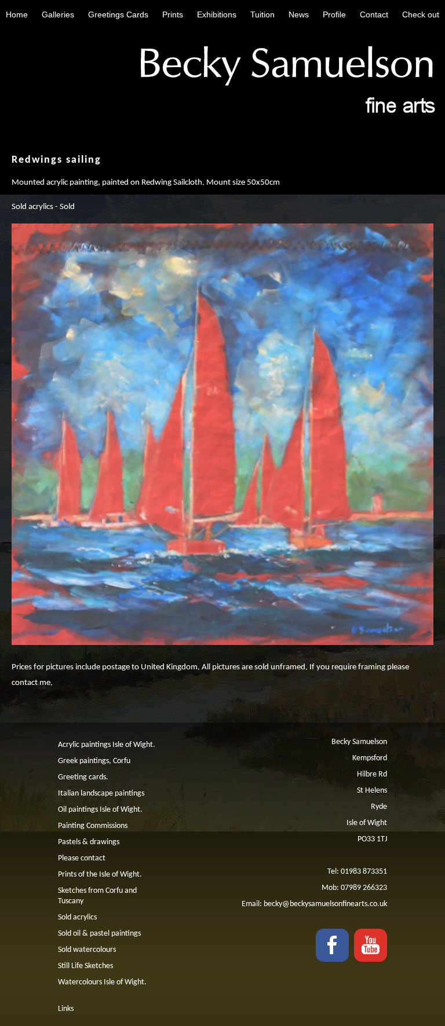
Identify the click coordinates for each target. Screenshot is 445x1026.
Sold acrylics (77, 917)
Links (66, 1009)
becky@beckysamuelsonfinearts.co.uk (325, 904)
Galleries (58, 14)
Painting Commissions (92, 826)
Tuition (262, 14)
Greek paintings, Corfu (94, 761)
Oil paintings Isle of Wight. (100, 809)
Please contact (81, 858)
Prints (172, 14)
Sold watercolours (87, 950)
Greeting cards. (83, 777)
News (299, 14)
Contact (374, 14)
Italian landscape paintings (101, 793)
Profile (334, 14)
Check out (420, 14)
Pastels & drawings (88, 842)
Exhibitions (216, 14)
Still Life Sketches (85, 966)
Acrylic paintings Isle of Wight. (106, 745)
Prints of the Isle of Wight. (100, 874)
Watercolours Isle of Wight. (102, 982)
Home (17, 14)
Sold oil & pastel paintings (99, 933)
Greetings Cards (118, 14)
